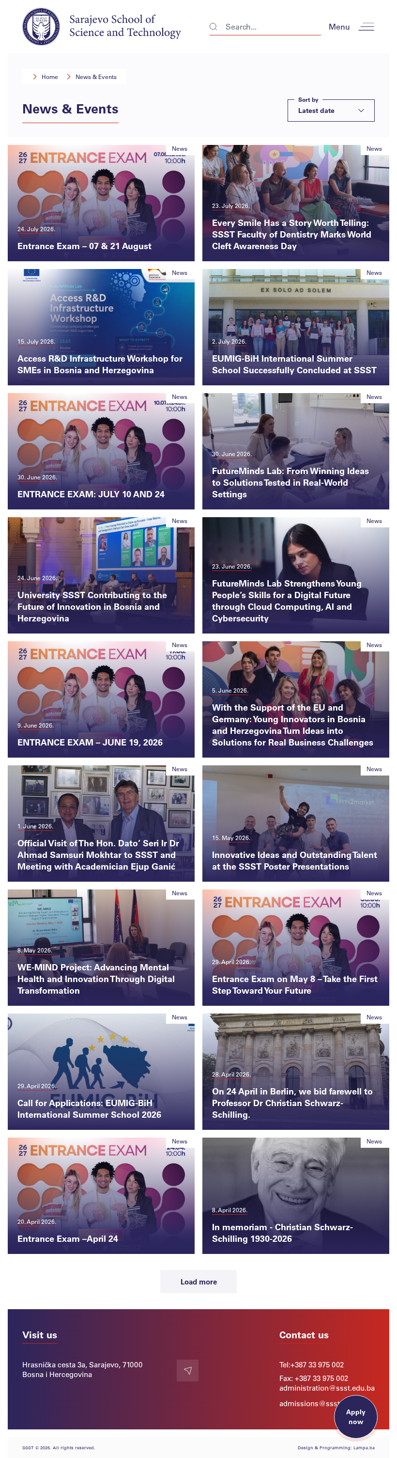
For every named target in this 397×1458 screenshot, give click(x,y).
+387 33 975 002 (317, 1364)
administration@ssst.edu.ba (327, 1388)
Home (50, 76)
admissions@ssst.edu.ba (322, 1403)
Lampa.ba (364, 1447)
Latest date (316, 107)
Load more (199, 1281)
